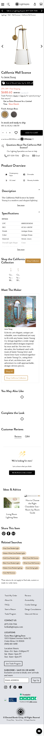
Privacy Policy (10, 720)
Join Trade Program (13, 663)
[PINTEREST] (14, 687)
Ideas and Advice (31, 613)
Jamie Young (10, 77)
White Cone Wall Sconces (31, 563)
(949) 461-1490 (10, 644)
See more (20, 205)
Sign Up (36, 680)
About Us (8, 600)
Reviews (28, 595)
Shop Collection (33, 260)
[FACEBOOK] (10, 687)
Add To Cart (31, 132)
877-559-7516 (13, 155)
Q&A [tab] (27, 436)
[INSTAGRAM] (5, 687)
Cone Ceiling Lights (32, 568)
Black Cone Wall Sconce (30, 558)
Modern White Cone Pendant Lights (14, 553)
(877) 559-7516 (10, 624)
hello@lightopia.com (13, 627)
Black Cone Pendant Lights (11, 563)
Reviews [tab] (18, 436)
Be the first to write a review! (22, 473)
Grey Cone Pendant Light (11, 548)
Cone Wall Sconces (9, 573)
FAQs (7, 604)
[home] (22, 6)
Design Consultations (33, 609)
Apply (15, 95)
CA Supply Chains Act (29, 720)
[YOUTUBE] (20, 687)
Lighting (3, 15)
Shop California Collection (16, 378)
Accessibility (29, 600)
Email (38, 155)
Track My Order (11, 595)
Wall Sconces (16, 15)
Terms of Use (19, 720)
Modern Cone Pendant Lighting (12, 568)
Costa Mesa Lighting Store (14, 635)
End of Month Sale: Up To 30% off (19, 83)
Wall (9, 15)
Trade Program (10, 613)
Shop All (9, 371)
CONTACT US (10, 620)
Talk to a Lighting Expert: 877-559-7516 (22, 10)
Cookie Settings (31, 604)
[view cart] (41, 4)
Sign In (23, 95)
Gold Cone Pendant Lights (11, 558)
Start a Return (10, 609)
